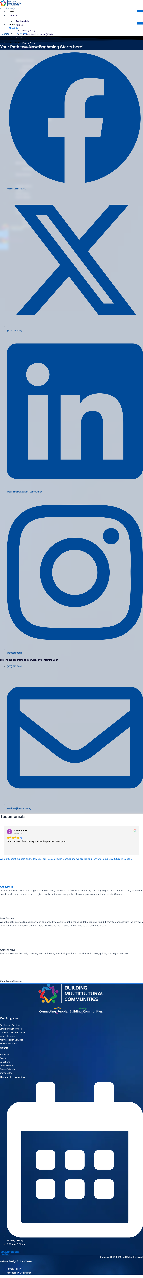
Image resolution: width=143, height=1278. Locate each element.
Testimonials (22, 21)
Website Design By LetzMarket (16, 1261)
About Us (13, 15)
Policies (19, 25)
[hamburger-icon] (140, 11)
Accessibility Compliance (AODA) (37, 34)
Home (11, 11)
